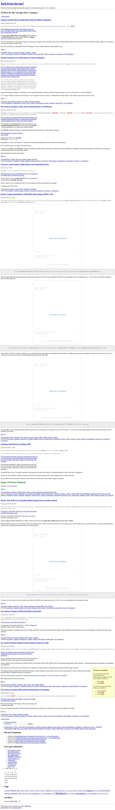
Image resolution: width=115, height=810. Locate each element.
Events (24, 103)
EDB (9, 101)
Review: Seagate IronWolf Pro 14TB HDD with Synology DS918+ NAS (27, 194)
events (28, 103)
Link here (19, 180)
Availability (23, 54)
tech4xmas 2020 (47, 492)
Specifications (61, 161)
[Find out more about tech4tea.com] (10, 722)
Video (92, 495)
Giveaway (27, 190)
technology (98, 793)
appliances (22, 790)
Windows (106, 793)
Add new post (12, 765)
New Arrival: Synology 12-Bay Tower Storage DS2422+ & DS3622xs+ (26, 107)
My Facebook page (13, 752)
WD (33, 684)
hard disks (7, 437)
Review (63, 439)
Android (13, 790)
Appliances (17, 439)
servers (78, 439)
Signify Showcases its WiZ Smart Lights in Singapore (31, 739)
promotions (27, 189)
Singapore (28, 52)
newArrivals (36, 54)
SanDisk (13, 684)
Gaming (73, 494)
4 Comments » (71, 608)
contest (6, 189)
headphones (87, 494)
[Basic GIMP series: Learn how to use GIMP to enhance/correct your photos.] (73, 728)
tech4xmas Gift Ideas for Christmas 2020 (16, 444)
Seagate (22, 52)
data (5, 637)
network (26, 437)
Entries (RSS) (5, 807)
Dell (47, 494)
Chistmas (13, 492)
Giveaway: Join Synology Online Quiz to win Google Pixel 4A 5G (25, 164)
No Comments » (69, 54)
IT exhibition (79, 790)
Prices (42, 54)
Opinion (46, 439)
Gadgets (29, 54)
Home (99, 494)
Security (43, 495)
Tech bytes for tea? (12, 3)
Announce (16, 54)
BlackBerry (42, 790)
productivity (16, 606)
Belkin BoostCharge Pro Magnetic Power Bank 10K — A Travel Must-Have (36, 736)
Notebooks (21, 495)
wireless (50, 606)
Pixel (21, 189)
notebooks (28, 495)
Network (37, 161)
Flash (8, 637)
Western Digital (39, 684)
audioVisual (37, 494)
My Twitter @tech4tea (14, 753)
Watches (96, 495)
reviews (31, 437)
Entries (11, 760)
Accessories (9, 54)
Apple (18, 790)
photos (20, 793)
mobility (10, 606)
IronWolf (16, 437)
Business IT (9, 103)
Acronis (16, 494)
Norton (15, 495)
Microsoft (95, 790)
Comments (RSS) (16, 807)
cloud (5, 101)
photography (14, 793)
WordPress (28, 806)
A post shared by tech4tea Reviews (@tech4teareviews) (57, 341)
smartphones (49, 495)
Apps (26, 790)
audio (32, 790)
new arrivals (15, 52)
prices (26, 793)
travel (64, 608)
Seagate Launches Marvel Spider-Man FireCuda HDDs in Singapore (26, 20)
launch (18, 101)
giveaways (11, 189)
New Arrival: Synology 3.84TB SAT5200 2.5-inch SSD (21, 611)
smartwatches (58, 495)
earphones (57, 494)
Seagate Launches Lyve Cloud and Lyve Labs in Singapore (22, 58)
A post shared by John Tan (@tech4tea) (57, 264)
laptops (85, 790)
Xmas (55, 492)
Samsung (48, 793)
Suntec (89, 793)
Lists (108, 494)
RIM (44, 793)
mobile (99, 790)
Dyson (51, 494)
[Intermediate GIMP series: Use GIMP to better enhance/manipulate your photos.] (27, 728)
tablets (94, 793)
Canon (52, 790)
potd (23, 793)
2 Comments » (84, 161)
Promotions (57, 439)
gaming (67, 790)
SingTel (68, 793)
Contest (16, 190)
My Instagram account (14, 750)
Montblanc (10, 495)
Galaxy (63, 790)
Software (83, 439)
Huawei (104, 494)
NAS (17, 159)
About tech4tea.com (13, 758)
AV (34, 790)
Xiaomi (102, 495)
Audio (31, 494)
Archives (6, 801)
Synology (34, 159)
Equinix (13, 101)
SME (40, 437)
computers (56, 790)
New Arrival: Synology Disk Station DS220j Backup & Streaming (25, 690)
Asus (27, 494)
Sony (69, 495)
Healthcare (94, 494)
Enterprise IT (17, 103)
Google (17, 189)
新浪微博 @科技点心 (14, 757)
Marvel (10, 52)
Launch (33, 103)
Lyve (22, 101)
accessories (7, 492)
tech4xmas (39, 492)
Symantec (82, 495)
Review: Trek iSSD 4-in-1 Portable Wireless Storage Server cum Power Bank (29, 500)
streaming (20, 714)
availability (37, 790)
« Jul (6, 782)
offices (26, 101)
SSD (21, 606)
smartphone (73, 793)
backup (6, 714)
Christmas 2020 (21, 492)
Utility (88, 495)
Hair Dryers (79, 494)
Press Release (39, 103)
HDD (5, 52)
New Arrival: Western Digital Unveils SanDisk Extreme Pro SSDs (25, 643)
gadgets (27, 161)
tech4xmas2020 (39, 606)
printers (30, 793)
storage (34, 52)
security (53, 793)
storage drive (59, 54)
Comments (12, 762)
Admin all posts (12, 763)
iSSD (5, 606)
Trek (46, 606)
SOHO (45, 437)
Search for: (7, 724)
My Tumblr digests (13, 755)
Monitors (3, 495)
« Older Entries (5, 16)
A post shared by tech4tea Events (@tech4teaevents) (57, 417)
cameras (43, 494)
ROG (38, 495)
